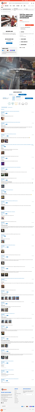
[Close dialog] (30, 197)
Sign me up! (24, 211)
